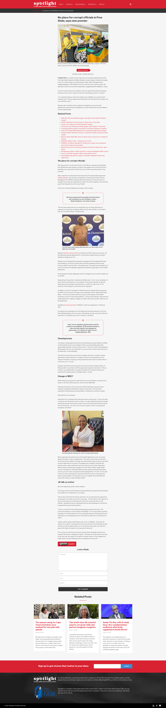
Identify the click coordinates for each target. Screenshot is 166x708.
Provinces (69, 4)
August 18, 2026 (73, 630)
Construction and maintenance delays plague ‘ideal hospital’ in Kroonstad (83, 126)
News (60, 4)
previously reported (69, 305)
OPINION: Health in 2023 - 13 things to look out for (76, 141)
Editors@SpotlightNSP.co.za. (104, 680)
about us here (127, 680)
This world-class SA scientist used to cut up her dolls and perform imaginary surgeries (82, 624)
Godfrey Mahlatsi (63, 178)
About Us (101, 4)
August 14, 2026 (107, 632)
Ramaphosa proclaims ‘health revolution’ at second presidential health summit (84, 151)
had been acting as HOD (70, 253)
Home (35, 10)
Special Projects (79, 4)
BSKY (160, 705)
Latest (39, 10)
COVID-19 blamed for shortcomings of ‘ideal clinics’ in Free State (80, 122)
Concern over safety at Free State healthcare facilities (77, 124)
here (72, 691)
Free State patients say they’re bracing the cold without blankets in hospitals (84, 128)
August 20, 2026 (39, 632)
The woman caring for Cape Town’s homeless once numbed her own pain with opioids (48, 626)
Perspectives (91, 4)
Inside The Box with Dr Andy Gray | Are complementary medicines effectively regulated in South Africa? (116, 626)
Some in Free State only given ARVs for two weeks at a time (78, 153)
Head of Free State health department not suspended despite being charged (83, 130)
